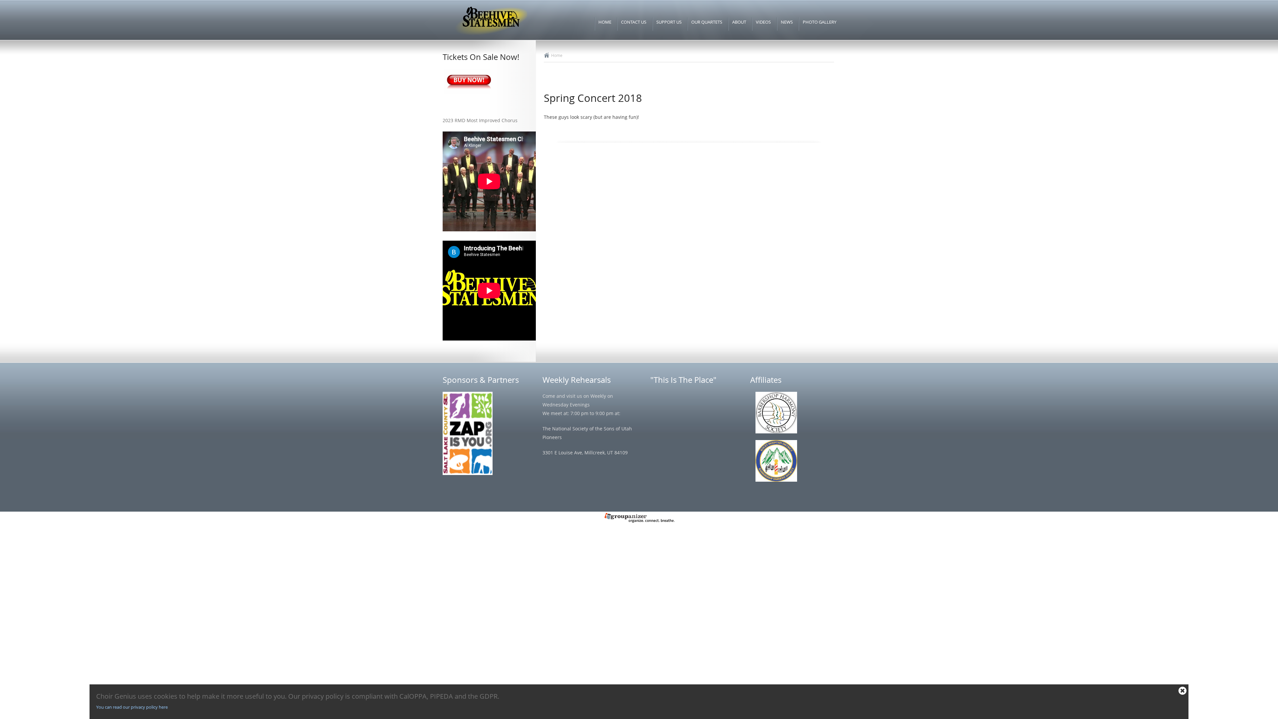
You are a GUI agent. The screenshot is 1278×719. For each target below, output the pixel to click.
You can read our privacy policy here (132, 707)
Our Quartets (706, 22)
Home (604, 22)
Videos (763, 22)
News (787, 22)
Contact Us (633, 22)
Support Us (669, 22)
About (739, 22)
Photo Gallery (819, 22)
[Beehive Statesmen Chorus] (490, 35)
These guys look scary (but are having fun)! (591, 117)
